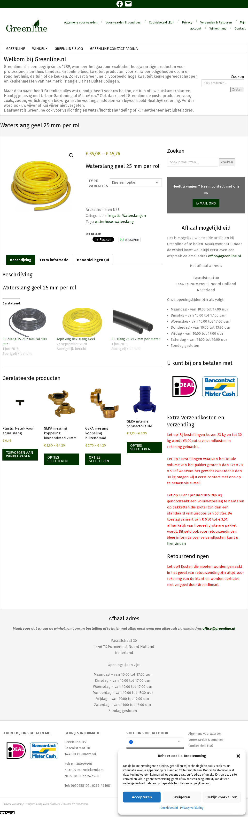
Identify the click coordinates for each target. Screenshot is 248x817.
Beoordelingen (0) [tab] (93, 260)
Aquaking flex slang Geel (76, 339)
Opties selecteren (57, 459)
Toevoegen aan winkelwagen (19, 454)
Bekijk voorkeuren (222, 797)
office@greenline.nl (224, 256)
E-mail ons (206, 203)
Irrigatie (114, 215)
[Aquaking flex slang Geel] (82, 322)
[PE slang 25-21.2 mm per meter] (136, 322)
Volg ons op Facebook (147, 733)
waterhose (104, 221)
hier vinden (176, 543)
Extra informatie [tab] (54, 260)
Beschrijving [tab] (20, 260)
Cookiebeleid (169, 807)
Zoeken (237, 89)
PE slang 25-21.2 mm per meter (135, 339)
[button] (238, 756)
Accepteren (142, 797)
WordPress (81, 804)
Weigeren (182, 797)
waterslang (124, 221)
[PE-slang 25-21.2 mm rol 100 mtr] (27, 322)
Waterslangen (134, 215)
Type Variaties (98, 183)
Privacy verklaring (191, 807)
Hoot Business (51, 804)
